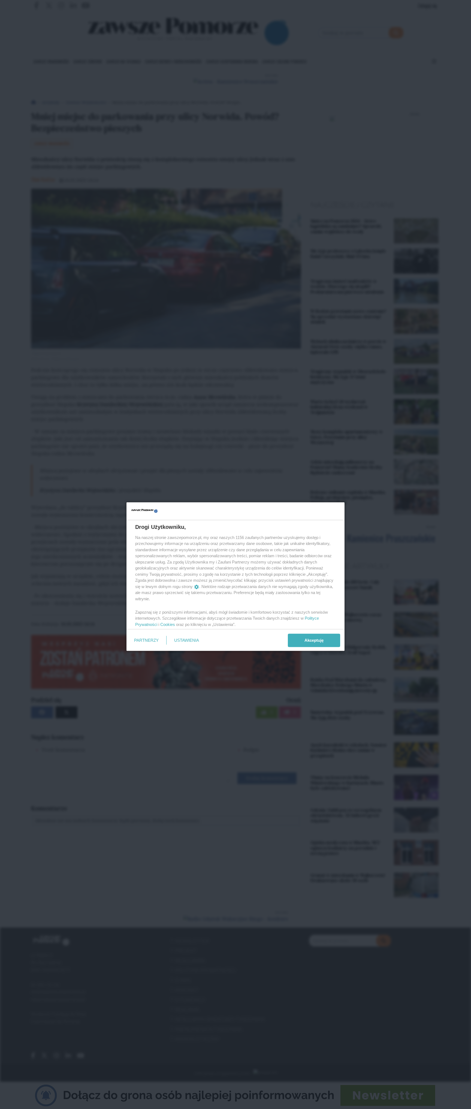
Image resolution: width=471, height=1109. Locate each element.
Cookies (167, 624)
